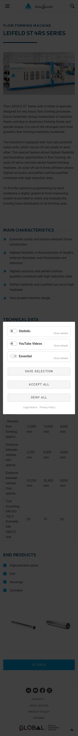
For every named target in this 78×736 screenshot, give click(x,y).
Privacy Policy (47, 407)
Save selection (39, 371)
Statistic (24, 331)
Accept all (39, 384)
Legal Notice (30, 407)
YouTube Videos (30, 344)
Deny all (39, 397)
